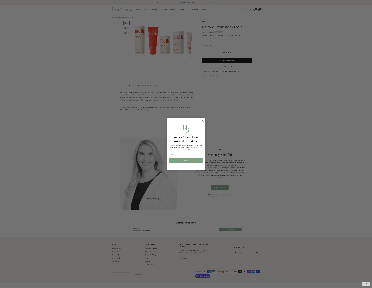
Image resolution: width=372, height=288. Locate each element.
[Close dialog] (202, 120)
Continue (186, 160)
